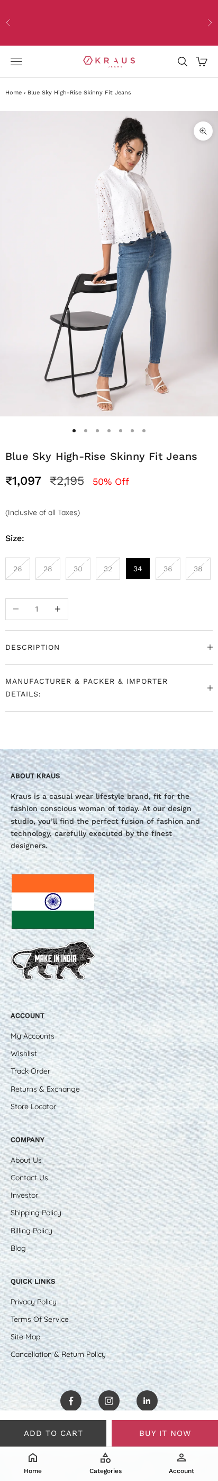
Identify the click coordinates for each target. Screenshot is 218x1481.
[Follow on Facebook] (71, 1401)
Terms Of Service (40, 1319)
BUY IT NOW (165, 1433)
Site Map (25, 1336)
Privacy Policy (34, 1301)
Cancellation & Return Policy (58, 1354)
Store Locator (33, 1106)
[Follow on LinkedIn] (147, 1401)
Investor (24, 1195)
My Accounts (32, 1036)
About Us (26, 1160)
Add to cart (53, 1433)
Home (13, 92)
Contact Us (29, 1177)
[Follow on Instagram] (109, 1401)
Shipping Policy (36, 1212)
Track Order (30, 1071)
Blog (18, 1248)
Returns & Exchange (45, 1089)
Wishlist (24, 1053)
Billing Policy (31, 1230)
